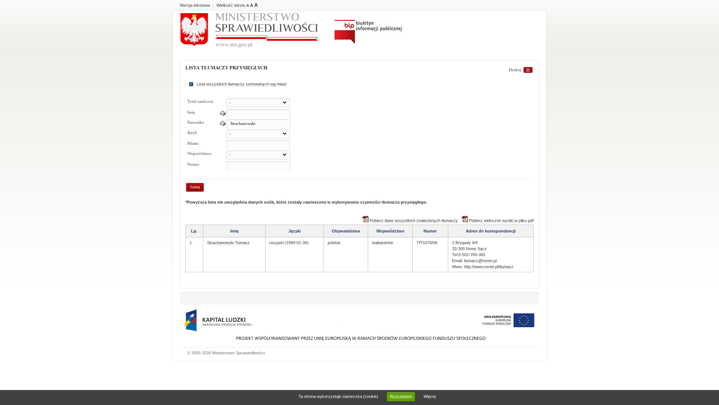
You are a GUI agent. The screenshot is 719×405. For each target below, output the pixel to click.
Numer (193, 164)
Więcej (430, 396)
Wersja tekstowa (195, 5)
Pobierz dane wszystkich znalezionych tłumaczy (413, 220)
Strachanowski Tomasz (228, 242)
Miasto (193, 143)
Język (192, 132)
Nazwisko (195, 122)
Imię (191, 112)
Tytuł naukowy (200, 101)
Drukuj (515, 70)
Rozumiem (401, 396)
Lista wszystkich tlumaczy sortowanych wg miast (241, 84)
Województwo (199, 153)
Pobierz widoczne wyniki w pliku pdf (501, 220)
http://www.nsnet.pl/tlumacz (488, 266)
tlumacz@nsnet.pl (480, 260)
